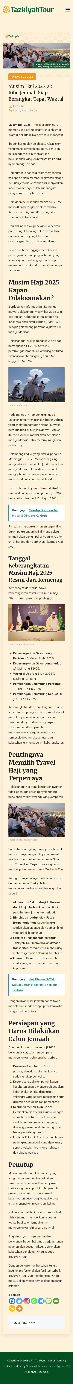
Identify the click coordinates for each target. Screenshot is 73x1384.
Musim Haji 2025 (25, 1323)
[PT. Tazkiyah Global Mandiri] (28, 10)
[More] (19, 1308)
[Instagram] (26, 1301)
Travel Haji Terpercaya (30, 864)
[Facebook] (12, 1301)
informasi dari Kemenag (41, 306)
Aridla (20, 106)
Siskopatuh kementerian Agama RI (47, 1366)
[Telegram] (41, 1301)
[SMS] (48, 1301)
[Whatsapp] (34, 1301)
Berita (16, 110)
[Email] (56, 1301)
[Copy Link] (12, 1308)
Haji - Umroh (29, 110)
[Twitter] (19, 1301)
